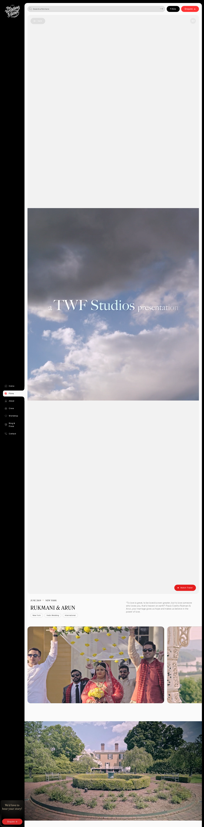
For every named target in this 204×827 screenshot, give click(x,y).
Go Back (38, 21)
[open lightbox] (95, 665)
